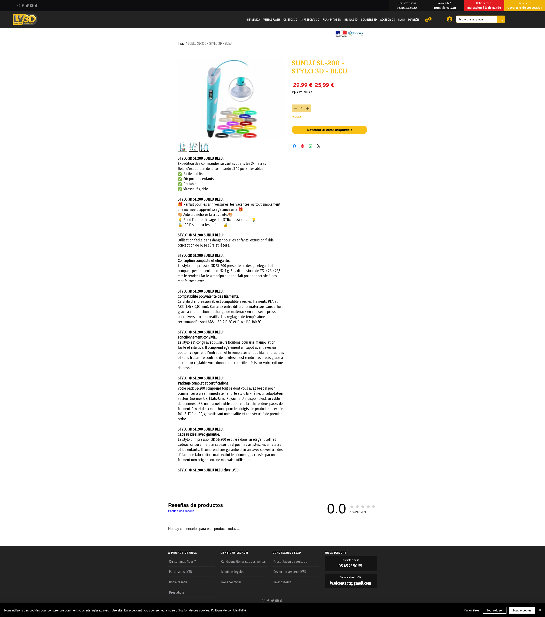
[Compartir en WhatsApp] (310, 146)
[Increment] (308, 108)
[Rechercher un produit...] (501, 19)
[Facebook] (23, 5)
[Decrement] (295, 108)
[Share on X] (318, 146)
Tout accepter (522, 610)
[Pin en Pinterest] (302, 146)
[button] (428, 19)
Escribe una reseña (181, 510)
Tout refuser (494, 610)
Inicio (181, 44)
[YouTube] (32, 5)
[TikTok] (36, 5)
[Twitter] (27, 5)
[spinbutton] (301, 108)
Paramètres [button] (471, 610)
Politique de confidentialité (228, 610)
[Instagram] (18, 5)
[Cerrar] (539, 610)
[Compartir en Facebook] (294, 146)
